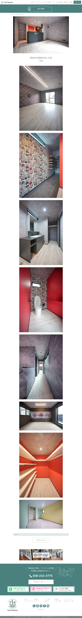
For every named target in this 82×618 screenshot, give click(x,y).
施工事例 (49, 2)
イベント (53, 2)
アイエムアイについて (28, 601)
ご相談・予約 (77, 2)
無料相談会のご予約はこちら (40, 582)
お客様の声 (66, 2)
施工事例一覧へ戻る (41, 540)
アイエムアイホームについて (40, 2)
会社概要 (71, 2)
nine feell (65, 617)
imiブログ (36, 601)
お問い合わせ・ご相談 (68, 601)
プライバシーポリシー (68, 599)
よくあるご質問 (59, 2)
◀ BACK (16, 534)
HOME (32, 2)
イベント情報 (47, 599)
